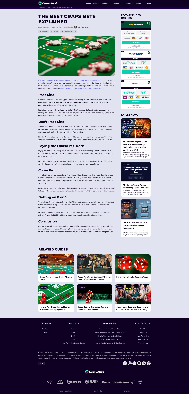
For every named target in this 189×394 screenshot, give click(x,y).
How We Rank (143, 339)
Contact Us (143, 332)
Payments (127, 3)
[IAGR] (50, 382)
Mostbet (45, 329)
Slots (73, 339)
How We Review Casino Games (73, 343)
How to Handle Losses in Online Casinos (110, 343)
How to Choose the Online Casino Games (109, 332)
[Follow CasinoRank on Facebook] (125, 363)
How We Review (143, 336)
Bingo (73, 329)
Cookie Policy (98, 391)
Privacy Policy (143, 343)
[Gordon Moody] (91, 382)
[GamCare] (74, 382)
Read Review (136, 46)
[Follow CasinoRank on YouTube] (139, 363)
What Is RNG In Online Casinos (109, 339)
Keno (73, 332)
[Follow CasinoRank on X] (134, 363)
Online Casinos (91, 3)
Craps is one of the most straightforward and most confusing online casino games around (72, 80)
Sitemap (127, 391)
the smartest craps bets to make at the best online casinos (82, 89)
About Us (142, 329)
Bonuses (115, 3)
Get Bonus (136, 42)
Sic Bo (73, 336)
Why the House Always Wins (109, 329)
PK (40, 363)
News (149, 3)
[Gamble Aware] (118, 382)
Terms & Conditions (65, 391)
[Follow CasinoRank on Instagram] (130, 363)
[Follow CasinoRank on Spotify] (144, 363)
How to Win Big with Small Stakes (109, 336)
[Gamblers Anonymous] (60, 382)
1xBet (45, 332)
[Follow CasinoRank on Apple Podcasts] (149, 363)
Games (104, 3)
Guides (138, 3)
